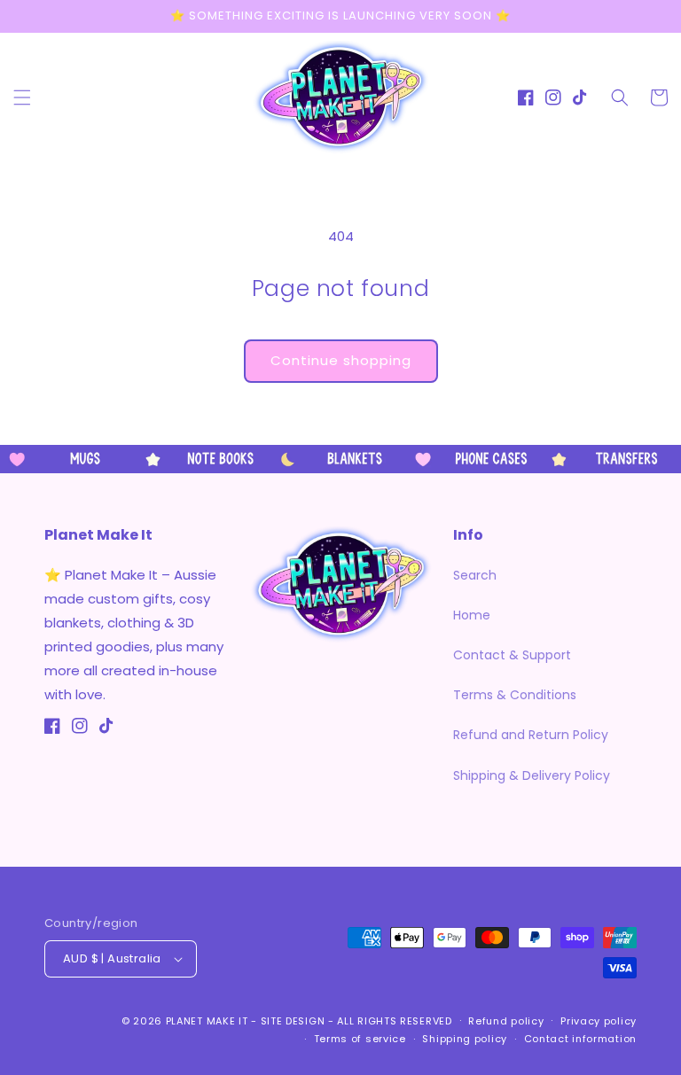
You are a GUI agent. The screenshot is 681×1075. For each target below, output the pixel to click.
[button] (22, 97)
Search (475, 575)
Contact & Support (512, 655)
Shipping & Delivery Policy (531, 775)
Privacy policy (598, 1021)
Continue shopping (340, 360)
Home (471, 615)
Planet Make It (207, 1021)
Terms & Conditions (514, 695)
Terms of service (360, 1039)
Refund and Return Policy (530, 735)
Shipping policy (464, 1039)
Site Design (293, 1021)
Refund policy (506, 1021)
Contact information (580, 1039)
